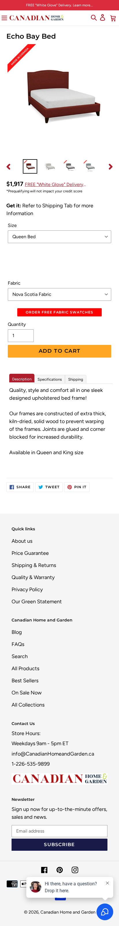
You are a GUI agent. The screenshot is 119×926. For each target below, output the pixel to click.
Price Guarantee (30, 553)
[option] (30, 166)
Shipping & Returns (34, 565)
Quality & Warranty (33, 577)
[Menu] (4, 17)
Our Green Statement (37, 601)
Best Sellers (25, 680)
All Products (25, 668)
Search (20, 656)
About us (22, 541)
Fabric (14, 283)
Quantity (17, 324)
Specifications (50, 379)
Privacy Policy (27, 589)
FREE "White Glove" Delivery (54, 184)
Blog (17, 632)
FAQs (18, 644)
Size (12, 225)
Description (21, 379)
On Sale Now (27, 693)
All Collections (28, 705)
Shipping (75, 379)
